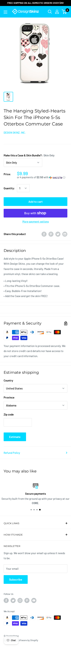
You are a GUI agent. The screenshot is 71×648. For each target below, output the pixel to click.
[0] (64, 12)
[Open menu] (5, 12)
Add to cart (35, 201)
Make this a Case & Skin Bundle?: (29, 155)
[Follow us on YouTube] (33, 600)
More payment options (35, 221)
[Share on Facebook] (44, 234)
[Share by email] (64, 234)
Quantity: (9, 188)
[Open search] (50, 12)
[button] (42, 177)
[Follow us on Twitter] (13, 600)
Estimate (15, 436)
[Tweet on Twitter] (57, 234)
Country (8, 380)
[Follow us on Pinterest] (26, 600)
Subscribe (15, 579)
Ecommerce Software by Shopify (21, 640)
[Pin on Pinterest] (51, 234)
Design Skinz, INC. (15, 132)
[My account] (57, 12)
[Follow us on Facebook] (6, 600)
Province (9, 397)
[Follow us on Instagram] (20, 600)
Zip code (9, 414)
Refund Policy (12, 452)
